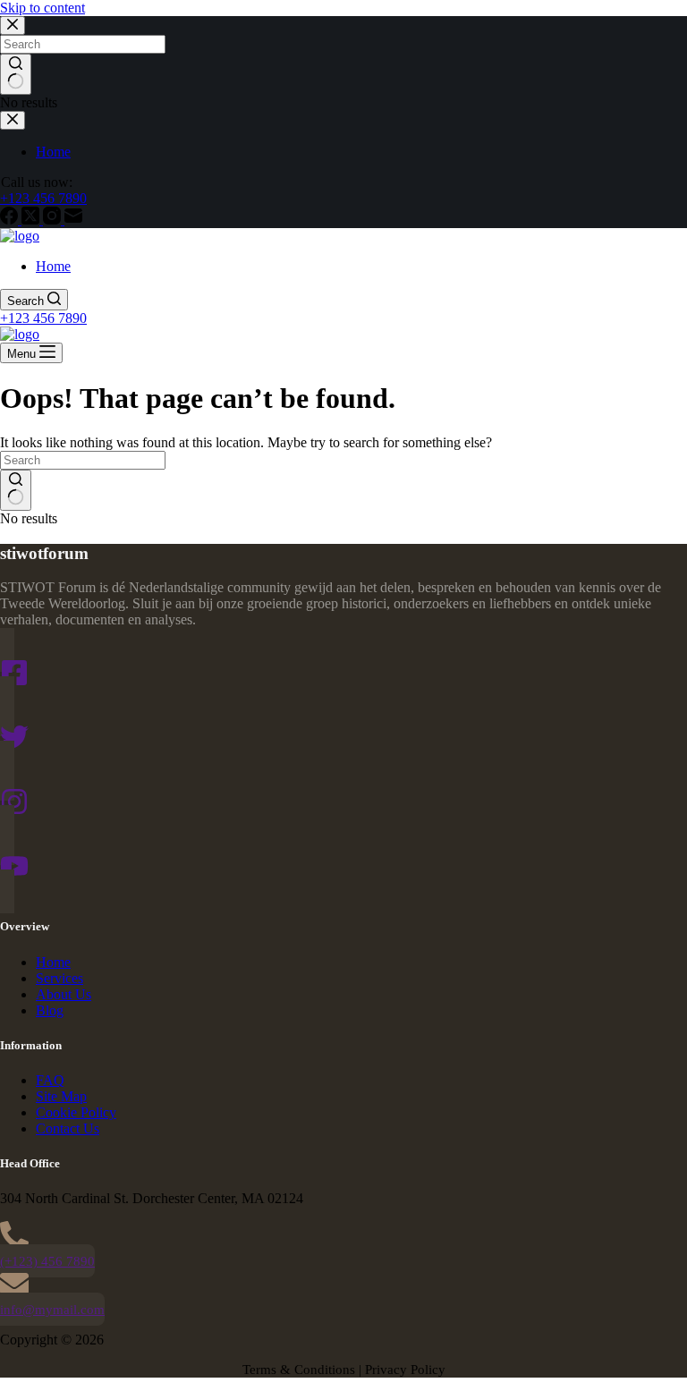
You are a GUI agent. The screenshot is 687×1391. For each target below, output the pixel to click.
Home (53, 266)
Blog (50, 1010)
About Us (63, 994)
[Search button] (15, 490)
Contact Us (67, 1128)
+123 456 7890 (43, 318)
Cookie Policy (76, 1112)
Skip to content (42, 7)
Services (59, 978)
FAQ (50, 1080)
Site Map (61, 1096)
